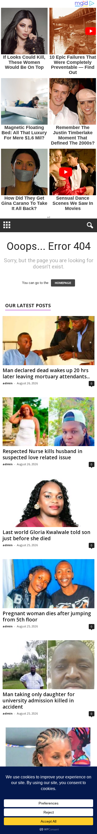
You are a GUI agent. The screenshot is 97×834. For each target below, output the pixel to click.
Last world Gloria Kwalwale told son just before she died (46, 535)
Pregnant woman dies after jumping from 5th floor (47, 616)
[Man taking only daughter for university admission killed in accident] (48, 664)
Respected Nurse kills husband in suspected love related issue (42, 454)
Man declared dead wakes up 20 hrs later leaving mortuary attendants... (46, 373)
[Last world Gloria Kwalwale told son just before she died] (48, 502)
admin (8, 383)
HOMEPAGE (63, 282)
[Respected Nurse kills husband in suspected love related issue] (48, 421)
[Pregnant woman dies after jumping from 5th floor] (48, 583)
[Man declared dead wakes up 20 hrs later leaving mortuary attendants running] (48, 340)
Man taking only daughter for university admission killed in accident (39, 700)
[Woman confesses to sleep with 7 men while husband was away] (48, 751)
